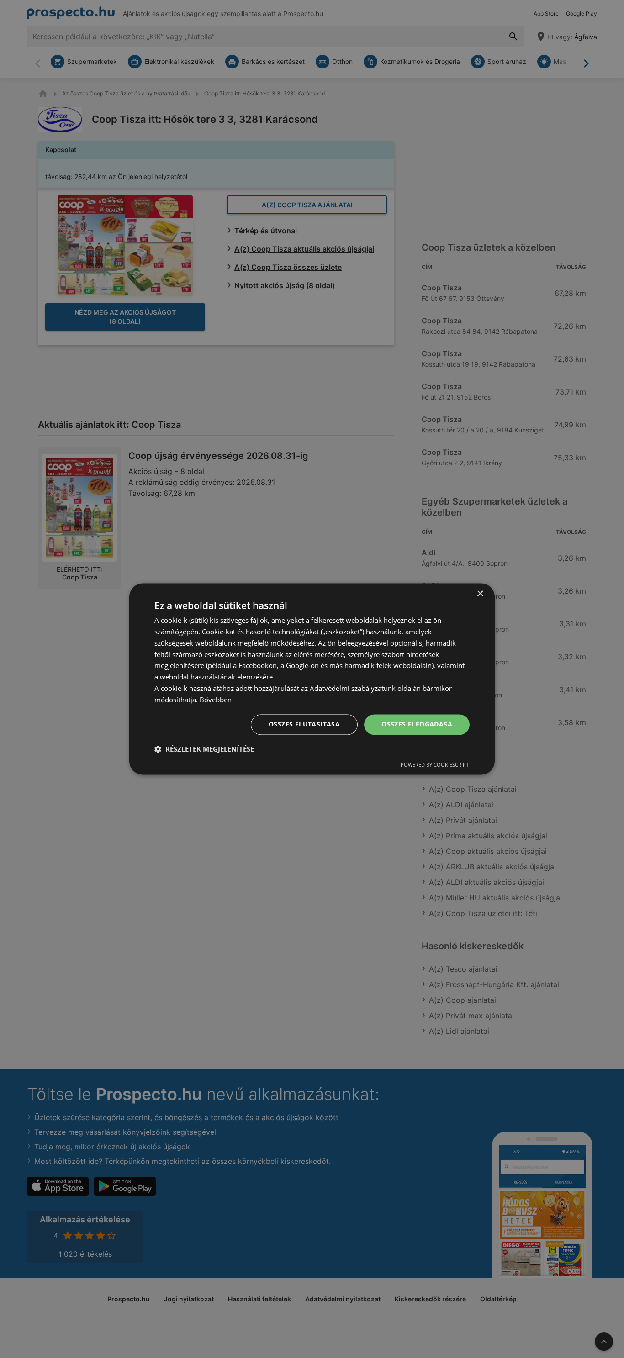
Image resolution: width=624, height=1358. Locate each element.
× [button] (479, 593)
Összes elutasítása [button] (304, 724)
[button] (204, 749)
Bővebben (216, 699)
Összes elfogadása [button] (416, 724)
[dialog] (312, 678)
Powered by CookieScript (435, 765)
